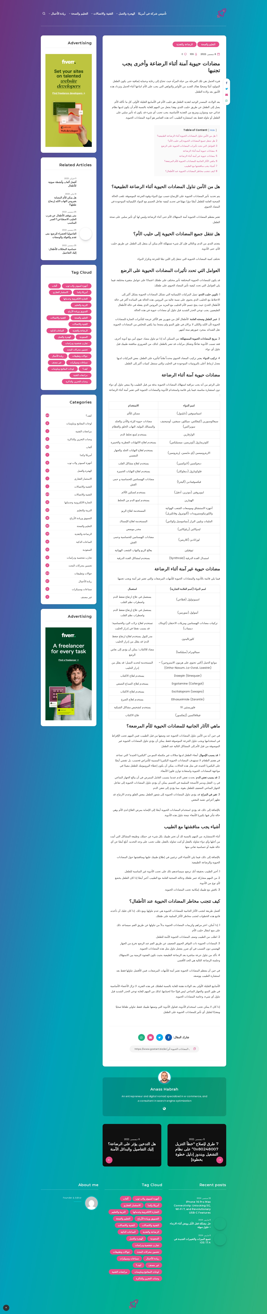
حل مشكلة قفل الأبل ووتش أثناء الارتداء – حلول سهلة (190, 1225)
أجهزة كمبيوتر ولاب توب (77, 285)
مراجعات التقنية (80, 375)
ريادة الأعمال (58, 13)
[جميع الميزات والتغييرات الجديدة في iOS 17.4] (220, 1239)
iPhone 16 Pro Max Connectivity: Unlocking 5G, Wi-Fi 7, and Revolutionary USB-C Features (192, 1207)
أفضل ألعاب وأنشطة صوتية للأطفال (62, 184)
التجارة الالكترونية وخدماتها (76, 298)
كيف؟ (85, 368)
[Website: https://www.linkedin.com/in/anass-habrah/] (164, 1109)
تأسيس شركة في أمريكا (152, 13)
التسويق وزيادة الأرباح (78, 311)
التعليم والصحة (79, 13)
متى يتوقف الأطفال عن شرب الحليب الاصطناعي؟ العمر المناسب (61, 219)
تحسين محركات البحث (77, 349)
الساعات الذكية (57, 330)
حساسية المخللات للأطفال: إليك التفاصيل (62, 251)
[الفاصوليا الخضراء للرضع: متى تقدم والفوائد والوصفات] (85, 234)
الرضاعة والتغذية (184, 44)
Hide (212, 130)
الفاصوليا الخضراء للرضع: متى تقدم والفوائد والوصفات (60, 235)
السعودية (84, 337)
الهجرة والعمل (127, 13)
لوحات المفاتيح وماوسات (62, 368)
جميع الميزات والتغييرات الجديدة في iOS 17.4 (192, 1241)
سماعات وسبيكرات (79, 362)
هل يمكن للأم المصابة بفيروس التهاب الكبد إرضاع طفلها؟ (62, 201)
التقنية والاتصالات (103, 13)
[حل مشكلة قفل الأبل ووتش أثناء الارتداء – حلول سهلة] (220, 1224)
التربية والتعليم (81, 305)
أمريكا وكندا (82, 292)
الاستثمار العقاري (60, 292)
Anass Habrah (164, 1089)
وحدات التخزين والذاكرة (77, 381)
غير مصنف (56, 362)
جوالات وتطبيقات (80, 356)
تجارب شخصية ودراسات (76, 343)
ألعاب (54, 285)
